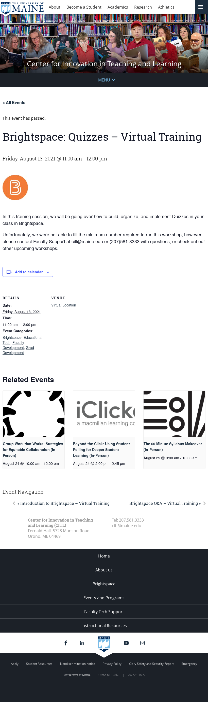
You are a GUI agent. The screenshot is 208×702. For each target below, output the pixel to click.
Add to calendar (29, 271)
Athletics (166, 7)
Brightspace (12, 337)
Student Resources (39, 664)
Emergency (189, 664)
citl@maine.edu (126, 525)
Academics (118, 7)
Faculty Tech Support (104, 611)
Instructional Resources (104, 625)
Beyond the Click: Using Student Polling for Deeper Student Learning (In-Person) (101, 449)
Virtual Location (63, 304)
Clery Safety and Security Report (151, 664)
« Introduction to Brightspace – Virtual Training (64, 503)
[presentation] (33, 414)
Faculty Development (13, 345)
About (54, 7)
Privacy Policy (112, 664)
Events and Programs (104, 598)
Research (143, 7)
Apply (15, 664)
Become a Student (83, 7)
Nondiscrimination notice (77, 664)
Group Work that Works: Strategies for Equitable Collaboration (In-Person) (33, 449)
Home (104, 556)
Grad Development (18, 350)
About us (104, 570)
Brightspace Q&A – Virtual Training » (165, 503)
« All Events (14, 102)
